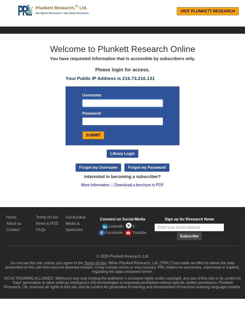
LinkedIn (116, 226)
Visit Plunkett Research (207, 11)
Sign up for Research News (189, 219)
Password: (92, 113)
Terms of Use (47, 217)
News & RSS (47, 223)
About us (13, 223)
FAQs (40, 230)
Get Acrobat (75, 217)
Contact (12, 230)
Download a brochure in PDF (139, 185)
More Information (95, 185)
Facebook (114, 233)
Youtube (139, 233)
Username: (92, 95)
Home (11, 217)
